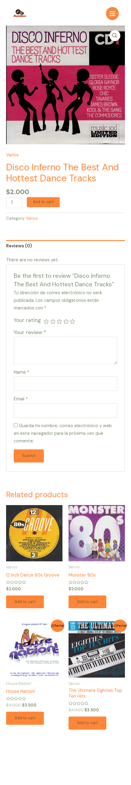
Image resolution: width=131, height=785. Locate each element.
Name (21, 372)
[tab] (65, 246)
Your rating (27, 320)
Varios (12, 155)
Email (21, 399)
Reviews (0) (19, 246)
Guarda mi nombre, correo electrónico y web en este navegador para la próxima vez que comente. (63, 433)
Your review (30, 332)
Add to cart (43, 201)
